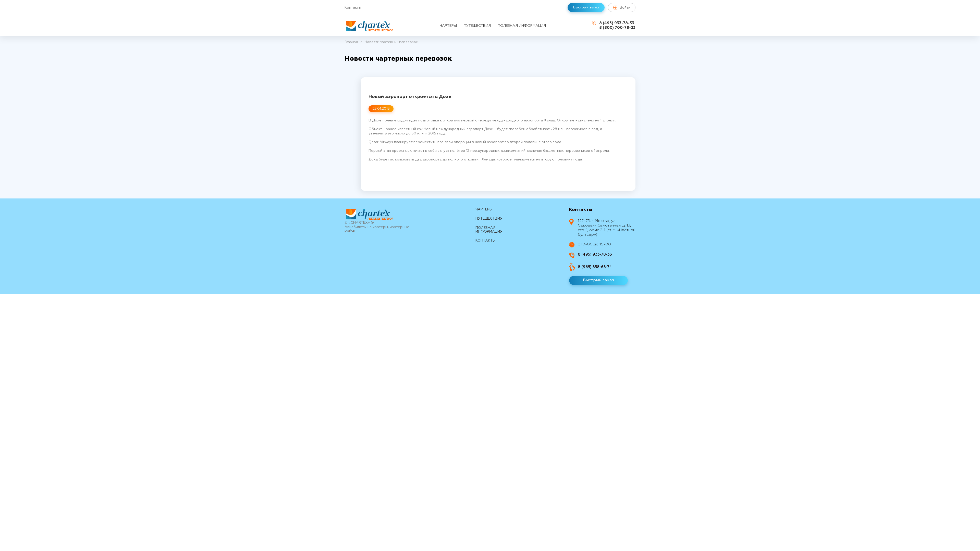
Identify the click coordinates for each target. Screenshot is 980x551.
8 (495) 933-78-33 (616, 23)
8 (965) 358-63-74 (595, 267)
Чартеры (448, 26)
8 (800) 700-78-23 (617, 28)
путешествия (477, 26)
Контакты (353, 7)
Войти (625, 7)
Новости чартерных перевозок (391, 42)
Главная (351, 42)
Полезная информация (522, 26)
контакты (485, 240)
